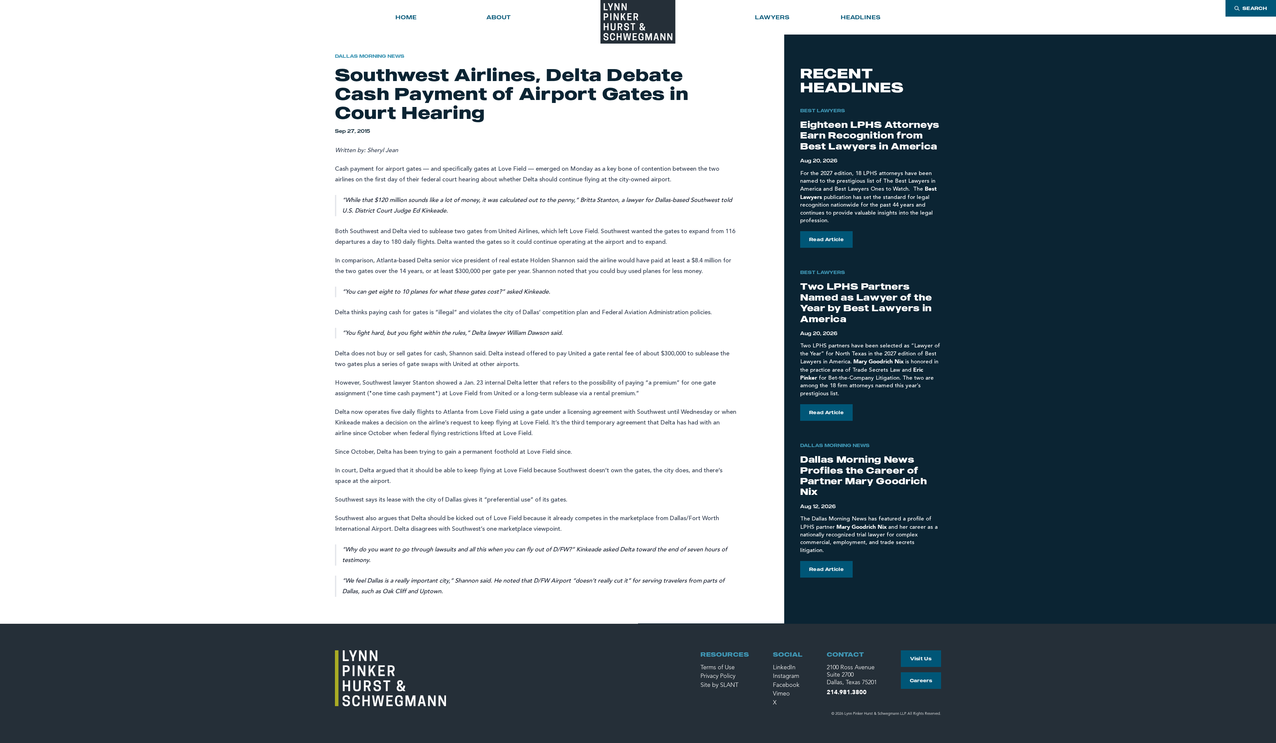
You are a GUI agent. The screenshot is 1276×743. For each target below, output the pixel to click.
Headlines (861, 17)
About (498, 17)
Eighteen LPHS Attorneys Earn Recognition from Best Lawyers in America (869, 135)
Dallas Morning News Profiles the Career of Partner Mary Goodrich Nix (863, 475)
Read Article (826, 239)
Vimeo (781, 694)
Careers (921, 680)
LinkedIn (784, 668)
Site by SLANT (719, 685)
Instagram (786, 676)
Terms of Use (717, 668)
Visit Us (920, 658)
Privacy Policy (717, 676)
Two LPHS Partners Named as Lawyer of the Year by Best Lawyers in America (866, 302)
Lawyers (772, 17)
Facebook (786, 685)
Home (405, 17)
